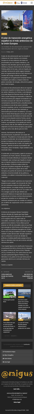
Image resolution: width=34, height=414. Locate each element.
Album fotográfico (9, 355)
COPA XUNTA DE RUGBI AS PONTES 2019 (7, 276)
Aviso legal (7, 362)
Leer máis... (17, 389)
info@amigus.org (17, 399)
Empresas (21, 296)
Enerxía (4, 34)
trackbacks (27, 344)
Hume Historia (8, 358)
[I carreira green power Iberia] (9, 293)
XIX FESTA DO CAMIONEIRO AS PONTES (27, 276)
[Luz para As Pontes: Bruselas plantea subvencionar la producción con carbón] (24, 316)
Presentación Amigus (9, 351)
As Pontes (6, 296)
